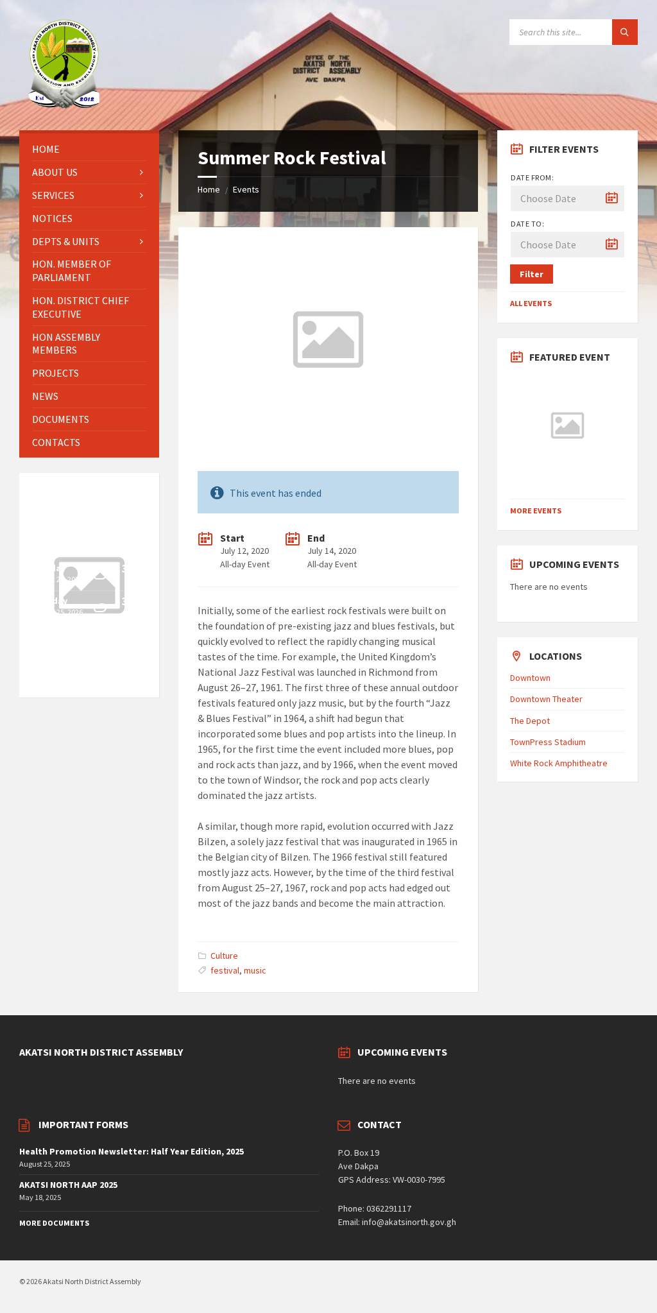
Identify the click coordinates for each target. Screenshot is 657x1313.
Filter (531, 274)
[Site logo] (64, 105)
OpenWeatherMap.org (74, 679)
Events (246, 189)
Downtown (530, 677)
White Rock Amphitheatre (559, 763)
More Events (535, 510)
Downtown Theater (546, 699)
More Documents (54, 1223)
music (255, 970)
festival (224, 970)
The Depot (530, 720)
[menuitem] (89, 149)
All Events (531, 303)
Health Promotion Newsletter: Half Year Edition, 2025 (131, 1151)
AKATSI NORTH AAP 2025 (68, 1184)
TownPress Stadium (548, 742)
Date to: (527, 223)
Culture (224, 955)
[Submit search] (625, 32)
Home (209, 189)
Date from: (532, 177)
